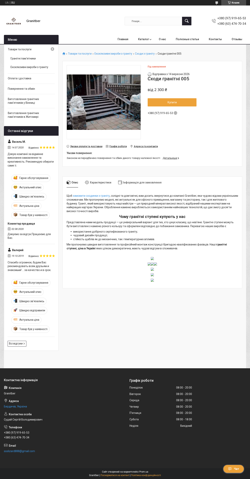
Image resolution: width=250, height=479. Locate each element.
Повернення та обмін (21, 88)
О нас (162, 39)
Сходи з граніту (145, 53)
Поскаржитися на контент (115, 475)
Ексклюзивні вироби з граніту (113, 53)
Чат (236, 468)
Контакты (215, 39)
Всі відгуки (16, 343)
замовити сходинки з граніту (91, 195)
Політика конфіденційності (146, 475)
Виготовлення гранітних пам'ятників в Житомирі (23, 115)
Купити (172, 102)
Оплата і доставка (19, 78)
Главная (123, 39)
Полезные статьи (187, 39)
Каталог (143, 39)
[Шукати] (186, 21)
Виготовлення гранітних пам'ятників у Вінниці (23, 100)
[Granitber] (13, 21)
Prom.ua (143, 471)
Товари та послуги (80, 53)
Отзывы (237, 39)
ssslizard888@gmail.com (19, 451)
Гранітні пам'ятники (23, 58)
